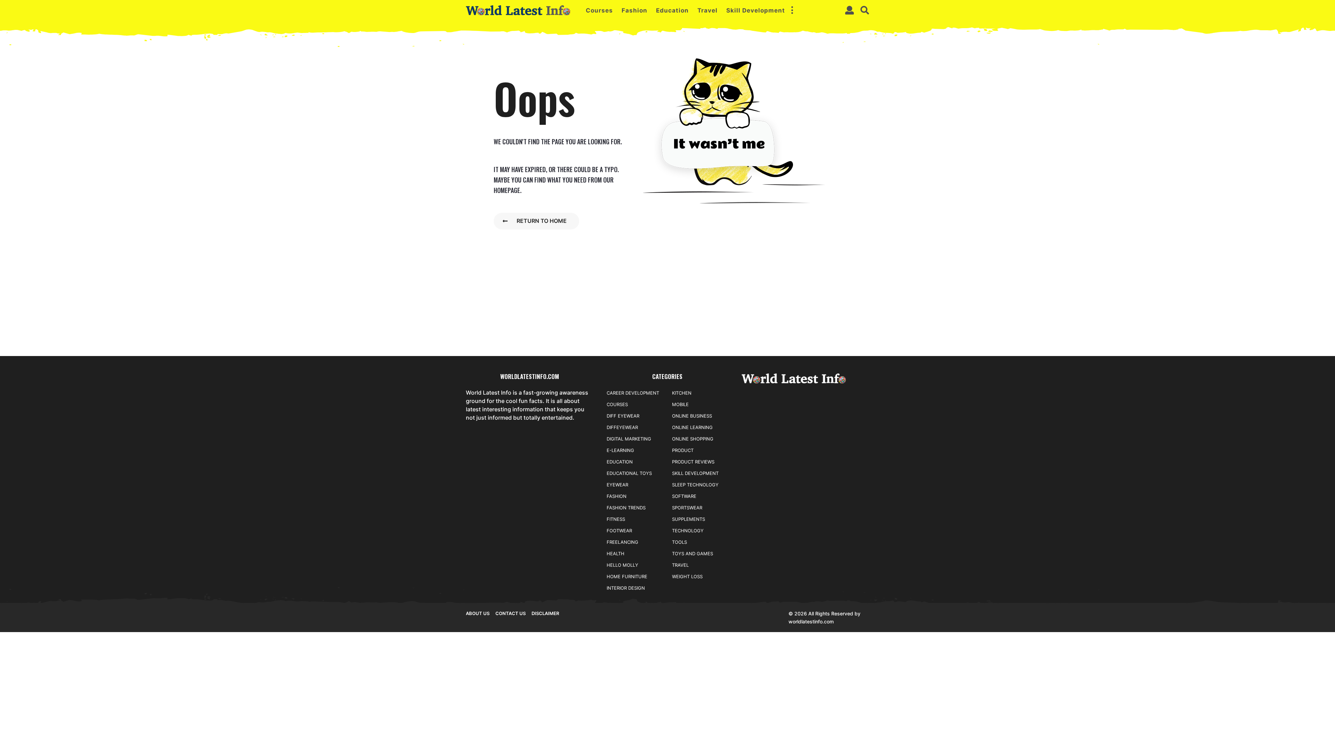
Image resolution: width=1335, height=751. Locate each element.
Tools (679, 542)
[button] (792, 10)
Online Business (692, 416)
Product (683, 450)
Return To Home (542, 220)
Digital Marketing (629, 439)
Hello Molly (622, 565)
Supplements (688, 519)
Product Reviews (693, 462)
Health (615, 553)
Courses (599, 10)
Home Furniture (627, 576)
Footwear (619, 530)
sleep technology (695, 484)
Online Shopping (692, 439)
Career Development (633, 393)
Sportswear (687, 507)
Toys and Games (692, 553)
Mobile (680, 404)
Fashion (634, 10)
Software (684, 496)
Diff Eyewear (623, 416)
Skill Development (755, 10)
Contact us (510, 613)
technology (688, 530)
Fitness (616, 519)
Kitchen (681, 393)
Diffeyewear (622, 427)
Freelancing (622, 542)
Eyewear (617, 484)
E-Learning (620, 450)
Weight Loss (687, 576)
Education (672, 10)
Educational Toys (629, 473)
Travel (707, 10)
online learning (692, 427)
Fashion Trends (626, 507)
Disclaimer (545, 613)
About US (478, 613)
